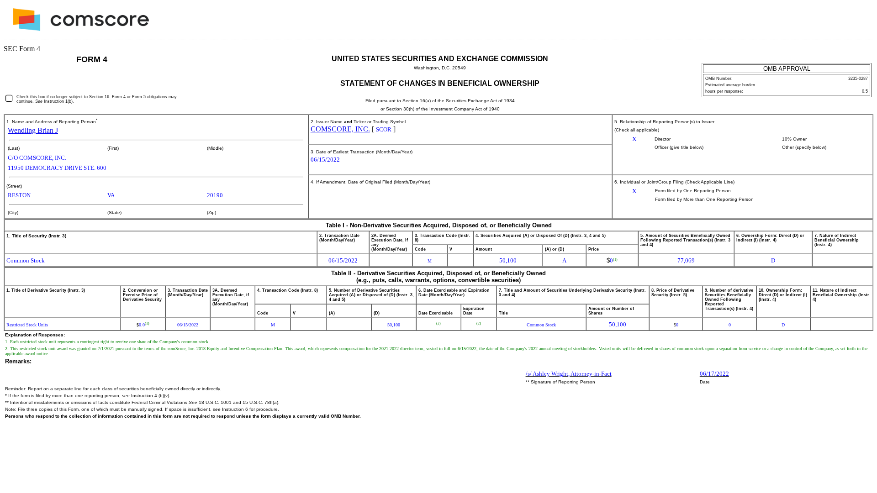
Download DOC (834, 22)
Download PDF (845, 22)
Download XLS (857, 22)
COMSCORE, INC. (340, 129)
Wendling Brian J (33, 130)
